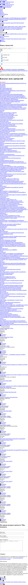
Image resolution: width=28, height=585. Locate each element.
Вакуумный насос (12, 200)
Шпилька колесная (7, 306)
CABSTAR (6, 33)
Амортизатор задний (5, 269)
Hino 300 (2, 438)
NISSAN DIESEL (4, 14)
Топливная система (4, 132)
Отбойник (9, 287)
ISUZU (1, 11)
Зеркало (2, 142)
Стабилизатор (3, 297)
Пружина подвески (7, 282)
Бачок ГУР (12, 166)
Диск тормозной (10, 204)
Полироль (6, 181)
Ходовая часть (3, 267)
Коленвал (20, 96)
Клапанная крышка (13, 96)
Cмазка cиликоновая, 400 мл (6, 337)
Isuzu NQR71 (3, 461)
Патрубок (5, 126)
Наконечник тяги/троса (11, 243)
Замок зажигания (4, 312)
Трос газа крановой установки (18, 134)
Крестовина (16, 232)
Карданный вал (3, 231)
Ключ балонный (12, 187)
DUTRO (17, 22)
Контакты (16, 38)
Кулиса (4, 243)
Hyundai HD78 (21, 438)
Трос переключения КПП (8, 246)
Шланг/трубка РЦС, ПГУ (20, 259)
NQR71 (13, 26)
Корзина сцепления (19, 255)
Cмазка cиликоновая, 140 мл (6, 328)
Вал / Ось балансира (12, 271)
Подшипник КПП (17, 244)
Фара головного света (18, 162)
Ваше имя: (2, 532)
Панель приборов (4, 323)
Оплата (12, 38)
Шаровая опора (22, 293)
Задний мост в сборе (5, 229)
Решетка (15, 150)
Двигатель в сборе (6, 91)
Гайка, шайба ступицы (5, 300)
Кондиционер (9, 314)
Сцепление (2, 252)
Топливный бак (17, 158)
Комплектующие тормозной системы (13, 207)
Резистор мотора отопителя (20, 322)
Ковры (1, 189)
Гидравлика (2, 85)
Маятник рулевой (8, 169)
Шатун (13, 101)
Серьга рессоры (7, 290)
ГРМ (1, 91)
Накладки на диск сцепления (13, 258)
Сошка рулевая (20, 171)
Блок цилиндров (4, 94)
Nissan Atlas (13, 392)
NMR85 (9, 26)
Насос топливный (10, 133)
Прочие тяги (3, 173)
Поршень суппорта (16, 220)
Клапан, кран (3, 133)
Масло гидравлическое (9, 192)
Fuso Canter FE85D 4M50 (6, 380)
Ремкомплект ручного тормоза (14, 216)
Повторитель (6, 161)
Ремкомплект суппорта (17, 221)
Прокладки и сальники (5, 102)
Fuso (6, 83)
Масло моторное (19, 192)
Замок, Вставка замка (8, 140)
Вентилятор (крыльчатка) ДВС (7, 123)
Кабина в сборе (3, 145)
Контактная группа (7, 313)
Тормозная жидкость (18, 182)
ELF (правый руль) (18, 27)
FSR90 (1, 27)
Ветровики (14, 183)
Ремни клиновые (4, 112)
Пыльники (7, 170)
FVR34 (5, 27)
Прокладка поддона (9, 107)
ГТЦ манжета (14, 203)
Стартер (7, 121)
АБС (1, 199)
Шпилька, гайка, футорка (6, 303)
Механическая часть (4, 93)
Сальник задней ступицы (6, 296)
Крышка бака (3, 148)
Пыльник (5, 249)
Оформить (3, 578)
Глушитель (7, 116)
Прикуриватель (18, 324)
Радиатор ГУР (13, 170)
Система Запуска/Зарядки (6, 118)
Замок (1, 313)
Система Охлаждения (5, 122)
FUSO (1, 9)
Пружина (9, 210)
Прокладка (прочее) (12, 104)
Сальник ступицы (4, 295)
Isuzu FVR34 (10, 440)
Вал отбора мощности (5, 236)
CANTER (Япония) (8, 19)
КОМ (1, 235)
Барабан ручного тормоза (6, 215)
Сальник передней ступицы (18, 296)
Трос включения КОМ (11, 237)
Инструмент (3, 186)
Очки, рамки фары (8, 150)
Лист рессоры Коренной (11, 286)
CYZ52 (12, 27)
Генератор (2, 120)
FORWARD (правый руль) (6, 29)
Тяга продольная (9, 175)
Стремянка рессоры (15, 290)
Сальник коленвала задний (10, 109)
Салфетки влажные (15, 194)
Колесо (1, 275)
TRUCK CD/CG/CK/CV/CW (20, 33)
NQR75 (16, 26)
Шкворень (2, 301)
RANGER (21, 22)
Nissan (15, 83)
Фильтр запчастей (5, 325)
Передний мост (3, 248)
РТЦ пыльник (16, 211)
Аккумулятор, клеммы (5, 308)
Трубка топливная (14, 136)
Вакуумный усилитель (5, 253)
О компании (3, 38)
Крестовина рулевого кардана (11, 167)
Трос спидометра (18, 246)
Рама (13, 282)
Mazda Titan (8, 392)
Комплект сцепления (10, 255)
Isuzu (10, 83)
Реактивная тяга (18, 282)
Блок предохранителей (15, 308)
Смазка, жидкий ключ (8, 182)
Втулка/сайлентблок (4, 293)
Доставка (8, 38)
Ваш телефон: (3, 536)
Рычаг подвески (3, 292)
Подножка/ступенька (5, 151)
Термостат (14, 126)
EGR (1, 115)
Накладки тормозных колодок (12, 208)
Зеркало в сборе (3, 143)
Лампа (13, 314)
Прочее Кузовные (14, 151)
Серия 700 (12, 22)
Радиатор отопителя (9, 322)
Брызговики (9, 183)
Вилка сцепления (15, 253)
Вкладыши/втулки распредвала (12, 95)
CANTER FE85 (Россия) (14, 18)
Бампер (1, 138)
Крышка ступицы (15, 300)
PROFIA (2, 24)
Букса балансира (4, 271)
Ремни (1, 111)
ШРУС (15, 249)
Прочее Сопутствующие (5, 194)
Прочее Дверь (16, 140)
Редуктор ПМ (11, 249)
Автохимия (2, 177)
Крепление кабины (11, 145)
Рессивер (13, 210)
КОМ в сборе (13, 236)
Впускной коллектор (7, 115)
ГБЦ (20, 95)
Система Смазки (4, 127)
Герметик (19, 183)
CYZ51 (8, 27)
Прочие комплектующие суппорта (12, 221)
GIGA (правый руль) (17, 29)
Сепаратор (17, 264)
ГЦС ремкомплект (15, 254)
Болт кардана (3, 232)
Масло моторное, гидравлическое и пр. (9, 191)
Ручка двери (22, 140)
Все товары (2, 84)
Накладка (2, 150)
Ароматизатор (3, 183)
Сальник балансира (9, 273)
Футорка (9, 304)
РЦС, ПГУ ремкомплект (9, 259)
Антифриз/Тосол (4, 178)
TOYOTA (2, 15)
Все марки (2, 82)
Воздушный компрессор (5, 88)
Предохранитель (11, 324)
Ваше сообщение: (4, 539)
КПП (1, 238)
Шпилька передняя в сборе (17, 306)
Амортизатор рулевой (5, 166)
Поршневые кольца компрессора (17, 90)
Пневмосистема (3, 278)
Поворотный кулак (11, 278)
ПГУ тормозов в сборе (8, 209)
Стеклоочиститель (7, 155)
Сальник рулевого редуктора (10, 171)
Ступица (2, 298)
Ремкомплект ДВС (18, 107)
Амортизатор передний (15, 269)
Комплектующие (6, 90)
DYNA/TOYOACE (4, 36)
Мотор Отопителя (18, 320)
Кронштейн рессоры (12, 285)
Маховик (7, 98)
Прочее (5, 100)
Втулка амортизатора (7, 274)
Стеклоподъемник (15, 155)
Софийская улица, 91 (5, 3)
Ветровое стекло (4, 154)
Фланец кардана (9, 233)
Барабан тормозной (6, 199)
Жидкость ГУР (11, 178)
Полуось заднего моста (15, 229)
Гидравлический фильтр (14, 263)
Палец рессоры (14, 287)
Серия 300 (2, 22)
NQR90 (24, 26)
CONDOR (11, 33)
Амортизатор (3, 268)
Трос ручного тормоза (12, 218)
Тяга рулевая (3, 172)
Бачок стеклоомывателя (8, 138)
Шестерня (17, 101)
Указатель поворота (8, 162)
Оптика (2, 159)
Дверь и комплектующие (6, 139)
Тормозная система (4, 198)
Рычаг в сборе (16, 293)
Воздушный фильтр (4, 263)
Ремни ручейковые (12, 112)
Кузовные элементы (4, 137)
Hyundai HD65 (7, 438)
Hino (8, 83)
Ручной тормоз (3, 214)
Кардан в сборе (9, 232)
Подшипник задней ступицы (6, 280)
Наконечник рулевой (16, 169)
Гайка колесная (3, 304)
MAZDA (2, 13)
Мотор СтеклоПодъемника (12, 317)
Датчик (19, 311)
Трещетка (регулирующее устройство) (9, 224)
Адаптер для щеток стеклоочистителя (8, 397)
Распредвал (9, 100)
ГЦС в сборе (8, 254)
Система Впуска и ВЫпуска (6, 113)
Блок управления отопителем (7, 320)
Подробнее (3, 334)
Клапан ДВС (6, 96)
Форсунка (20, 136)
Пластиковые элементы (5, 149)
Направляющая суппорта (6, 220)
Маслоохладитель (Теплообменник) (7, 129)
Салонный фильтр (11, 264)
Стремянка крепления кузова (7, 158)
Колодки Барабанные (9, 205)
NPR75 (20, 26)
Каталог (6, 7)
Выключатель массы (13, 311)
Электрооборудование (5, 307)
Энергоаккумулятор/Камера (9, 225)
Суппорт (2, 219)
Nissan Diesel (20, 83)
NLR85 (5, 26)
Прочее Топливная (19, 133)
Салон (19, 151)
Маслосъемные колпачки (14, 129)
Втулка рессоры (3, 285)
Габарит (2, 160)
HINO (1, 10)
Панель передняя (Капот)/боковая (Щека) (15, 148)
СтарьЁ (22, 194)
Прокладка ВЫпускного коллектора (13, 105)
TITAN (1, 31)
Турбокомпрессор (11, 117)
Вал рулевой (18, 166)
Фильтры (2, 262)
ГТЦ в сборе (8, 203)
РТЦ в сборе (18, 210)
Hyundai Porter (3, 440)
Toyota (24, 83)
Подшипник (3, 279)
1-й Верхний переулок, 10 (6, 5)
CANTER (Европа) (4, 18)
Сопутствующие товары (5, 176)
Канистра (2, 192)
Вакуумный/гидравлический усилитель (11, 201)
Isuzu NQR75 (3, 350)
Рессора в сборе (11, 289)
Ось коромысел (13, 98)
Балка (1, 274)
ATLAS (1, 33)
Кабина (1, 144)
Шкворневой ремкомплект (14, 302)
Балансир (2, 270)
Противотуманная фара (14, 161)
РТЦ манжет (10, 211)
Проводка (24, 324)
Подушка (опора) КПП (7, 244)
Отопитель (2, 319)
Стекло (1, 153)
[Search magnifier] (1, 50)
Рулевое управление (4, 165)
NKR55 (1, 26)
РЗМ (3, 230)
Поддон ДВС (20, 98)
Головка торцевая (4, 187)
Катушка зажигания (9, 120)
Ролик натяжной (16, 100)
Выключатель (5, 311)
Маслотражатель (4, 104)
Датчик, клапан (3, 128)
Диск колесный (3, 276)
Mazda (12, 83)
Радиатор (10, 126)
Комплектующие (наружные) (13, 242)
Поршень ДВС (9, 99)
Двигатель (2, 87)
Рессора (2, 284)
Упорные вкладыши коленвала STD (12, 101)
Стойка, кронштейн (19, 143)
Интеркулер (17, 123)
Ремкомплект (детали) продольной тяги (15, 173)
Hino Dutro (2, 392)
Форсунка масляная (10, 131)
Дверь (1, 140)
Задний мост (3, 227)
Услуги (1, 260)
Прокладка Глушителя (7, 106)
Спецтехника (3, 197)
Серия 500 (7, 22)
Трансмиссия (3, 226)
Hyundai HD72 (14, 438)
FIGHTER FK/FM (17, 19)
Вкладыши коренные (12, 94)
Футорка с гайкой (15, 304)
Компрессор (3, 314)
